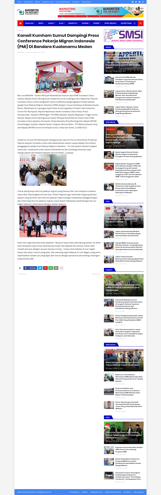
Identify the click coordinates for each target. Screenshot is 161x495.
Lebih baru (22, 274)
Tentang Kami (28, 2)
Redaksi (37, 2)
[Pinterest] (45, 268)
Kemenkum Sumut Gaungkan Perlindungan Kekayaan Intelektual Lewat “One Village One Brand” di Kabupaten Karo (128, 476)
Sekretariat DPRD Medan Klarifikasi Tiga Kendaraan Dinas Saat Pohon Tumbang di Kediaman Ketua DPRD (129, 80)
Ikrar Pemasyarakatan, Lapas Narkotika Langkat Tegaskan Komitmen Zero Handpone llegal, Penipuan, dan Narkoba (129, 332)
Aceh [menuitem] (61, 23)
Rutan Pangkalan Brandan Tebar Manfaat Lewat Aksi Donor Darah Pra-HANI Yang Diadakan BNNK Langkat (129, 319)
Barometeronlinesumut (27, 492)
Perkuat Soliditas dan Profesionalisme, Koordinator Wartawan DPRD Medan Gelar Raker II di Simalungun (127, 391)
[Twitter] (40, 268)
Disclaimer (75, 2)
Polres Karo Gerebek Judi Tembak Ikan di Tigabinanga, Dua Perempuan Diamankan (124, 435)
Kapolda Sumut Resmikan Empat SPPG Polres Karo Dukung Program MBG (129, 449)
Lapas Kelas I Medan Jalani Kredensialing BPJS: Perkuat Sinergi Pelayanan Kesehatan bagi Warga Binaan (127, 110)
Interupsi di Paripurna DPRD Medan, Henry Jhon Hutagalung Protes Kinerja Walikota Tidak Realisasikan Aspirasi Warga (123, 138)
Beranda (20, 30)
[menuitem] (20, 23)
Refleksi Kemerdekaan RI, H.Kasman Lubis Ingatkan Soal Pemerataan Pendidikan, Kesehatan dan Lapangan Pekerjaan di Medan (128, 188)
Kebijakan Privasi (47, 2)
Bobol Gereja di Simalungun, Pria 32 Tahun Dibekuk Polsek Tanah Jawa (123, 363)
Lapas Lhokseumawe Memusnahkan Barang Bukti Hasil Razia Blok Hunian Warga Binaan (129, 259)
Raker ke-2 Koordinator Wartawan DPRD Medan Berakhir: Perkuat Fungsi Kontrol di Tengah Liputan (129, 378)
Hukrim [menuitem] (85, 23)
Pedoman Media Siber (63, 2)
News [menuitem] (40, 23)
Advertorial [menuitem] (126, 23)
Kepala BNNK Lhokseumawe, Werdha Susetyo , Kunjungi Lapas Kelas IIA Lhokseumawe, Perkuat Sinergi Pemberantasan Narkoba (129, 246)
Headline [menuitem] (29, 23)
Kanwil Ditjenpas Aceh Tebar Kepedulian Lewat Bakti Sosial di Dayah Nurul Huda (121, 219)
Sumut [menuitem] (51, 23)
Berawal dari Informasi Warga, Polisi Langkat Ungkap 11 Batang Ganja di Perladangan (123, 288)
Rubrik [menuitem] (96, 23)
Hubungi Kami (86, 2)
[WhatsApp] (50, 268)
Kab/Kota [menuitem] (72, 23)
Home (19, 2)
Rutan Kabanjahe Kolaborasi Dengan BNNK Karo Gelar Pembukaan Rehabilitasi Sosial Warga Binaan (128, 462)
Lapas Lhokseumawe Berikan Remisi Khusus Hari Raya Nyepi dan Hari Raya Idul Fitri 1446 (127, 233)
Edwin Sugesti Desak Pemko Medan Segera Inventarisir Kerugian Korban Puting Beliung (128, 154)
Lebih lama (96, 274)
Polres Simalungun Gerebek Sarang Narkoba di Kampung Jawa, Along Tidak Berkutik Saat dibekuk (128, 405)
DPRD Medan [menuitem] (110, 23)
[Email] (56, 268)
